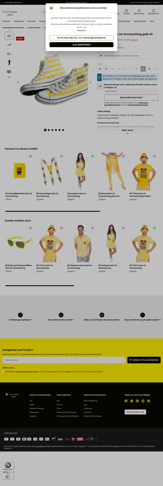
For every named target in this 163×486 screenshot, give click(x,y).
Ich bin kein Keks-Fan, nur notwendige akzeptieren (81, 37)
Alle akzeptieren (81, 44)
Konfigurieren (81, 30)
